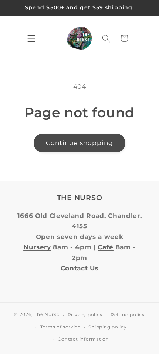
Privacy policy (85, 314)
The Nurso (47, 314)
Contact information (83, 339)
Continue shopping (80, 142)
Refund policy (128, 314)
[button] (31, 38)
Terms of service (60, 327)
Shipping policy (107, 327)
